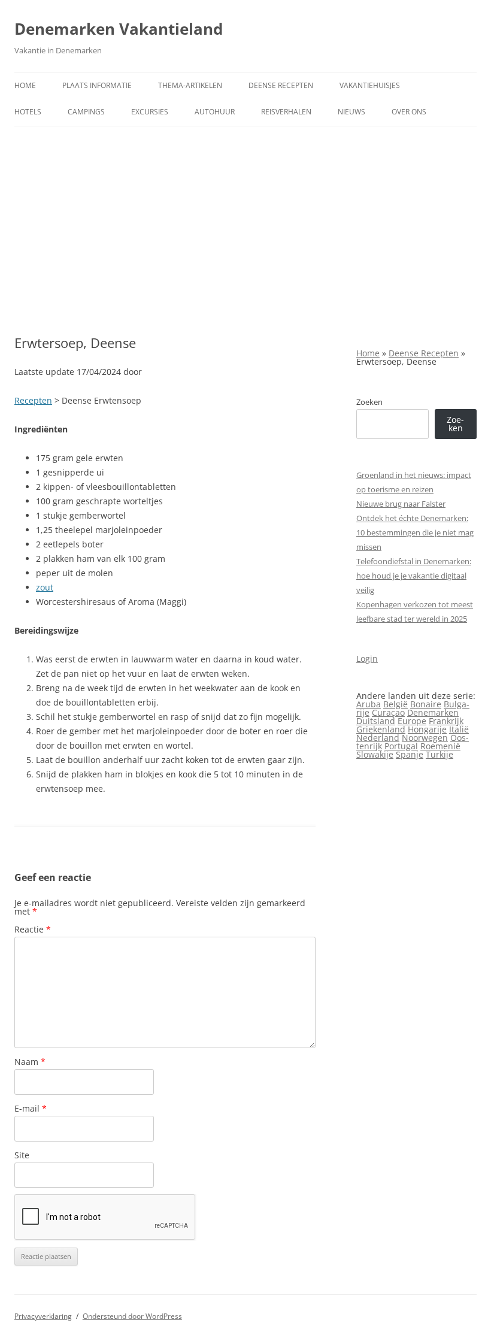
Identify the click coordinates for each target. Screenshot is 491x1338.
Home (25, 85)
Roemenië (440, 746)
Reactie (32, 929)
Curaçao (388, 712)
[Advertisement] (245, 216)
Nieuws (351, 112)
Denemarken (433, 712)
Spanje (409, 754)
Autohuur (215, 112)
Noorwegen (425, 737)
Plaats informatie (97, 85)
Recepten (33, 400)
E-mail (30, 1108)
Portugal (401, 746)
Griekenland (380, 729)
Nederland (377, 737)
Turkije (439, 754)
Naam (30, 1061)
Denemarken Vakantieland (118, 29)
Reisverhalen (286, 112)
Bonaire (425, 704)
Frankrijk (446, 720)
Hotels (27, 112)
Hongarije (427, 729)
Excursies (149, 112)
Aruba (368, 704)
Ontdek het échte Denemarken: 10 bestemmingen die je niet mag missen (415, 532)
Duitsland (375, 720)
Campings (86, 112)
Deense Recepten (280, 85)
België (395, 704)
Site (21, 1155)
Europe (412, 720)
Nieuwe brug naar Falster (400, 503)
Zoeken (369, 401)
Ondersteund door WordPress (132, 1316)
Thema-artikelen (190, 85)
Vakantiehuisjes (370, 85)
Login (367, 658)
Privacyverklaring (43, 1316)
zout (44, 587)
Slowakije (374, 754)
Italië (459, 729)
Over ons (409, 112)
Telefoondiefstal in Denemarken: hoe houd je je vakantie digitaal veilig (413, 575)
